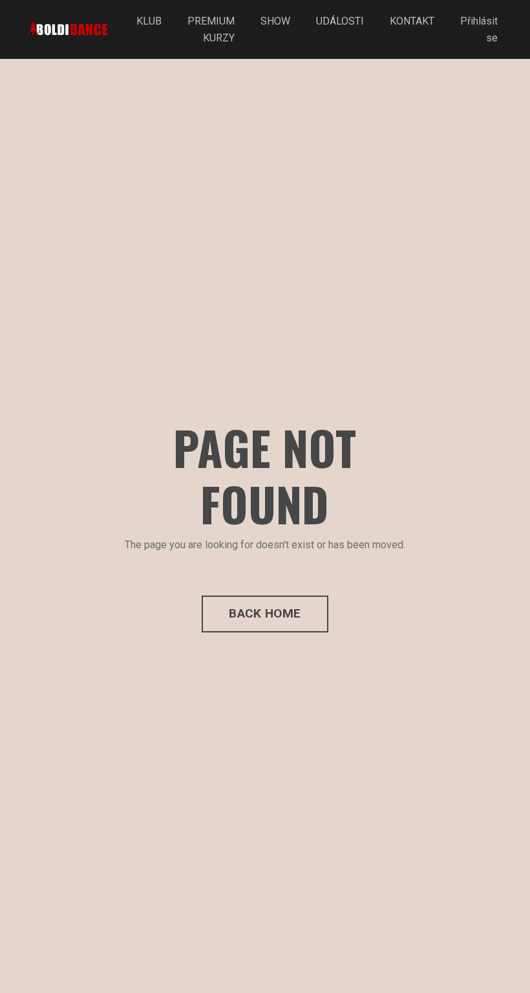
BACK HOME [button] (265, 613)
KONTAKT (412, 21)
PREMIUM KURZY (211, 29)
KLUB (149, 21)
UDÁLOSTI (340, 21)
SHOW (275, 21)
